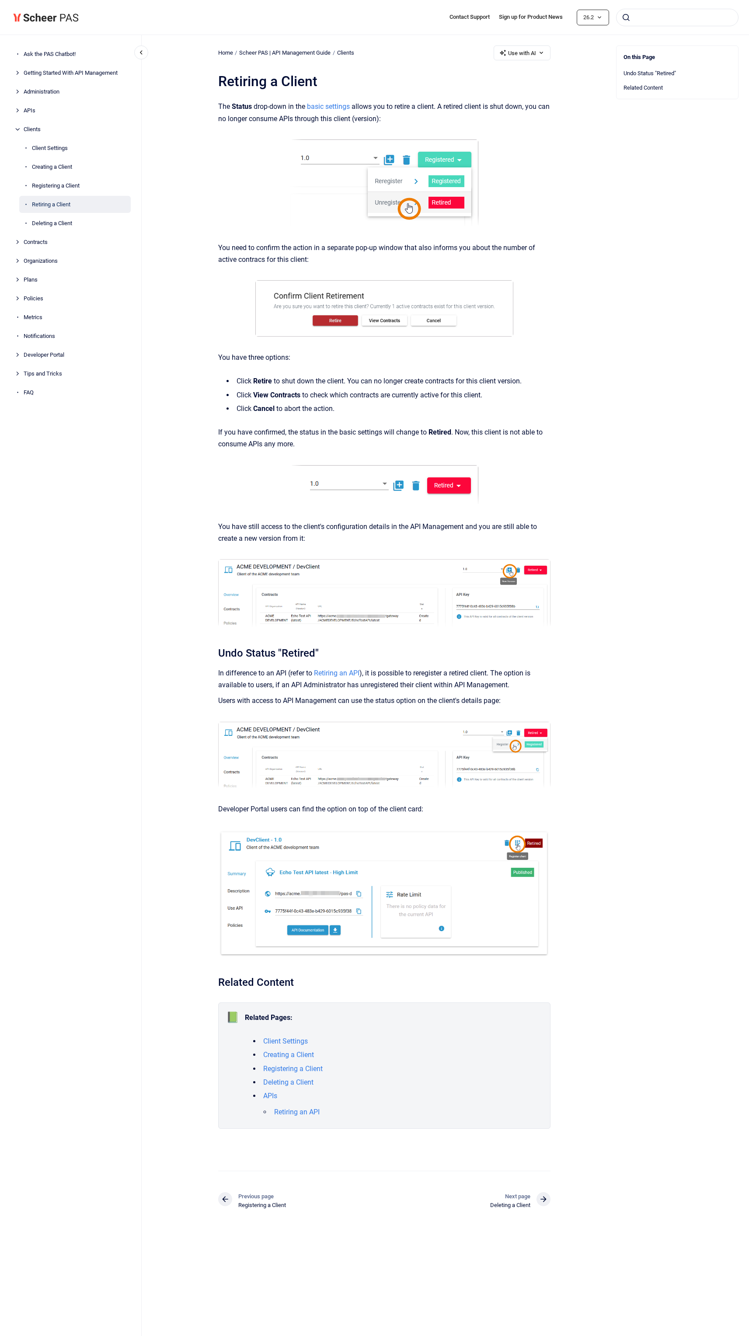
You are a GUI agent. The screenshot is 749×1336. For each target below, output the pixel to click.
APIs (29, 110)
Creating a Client (52, 167)
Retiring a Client (51, 204)
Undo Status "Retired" (650, 73)
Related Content (643, 87)
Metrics (33, 317)
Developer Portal (44, 354)
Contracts (36, 242)
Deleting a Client (52, 223)
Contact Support (469, 17)
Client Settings (50, 148)
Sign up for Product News (531, 17)
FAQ (29, 392)
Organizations (41, 260)
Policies (33, 298)
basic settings (328, 106)
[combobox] (677, 17)
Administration (41, 91)
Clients (32, 129)
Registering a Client (56, 185)
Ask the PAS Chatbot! (50, 54)
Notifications (39, 336)
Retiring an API (336, 673)
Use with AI (522, 53)
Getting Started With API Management (71, 73)
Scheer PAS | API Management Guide (285, 52)
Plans (31, 279)
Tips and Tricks (43, 373)
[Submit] (626, 17)
